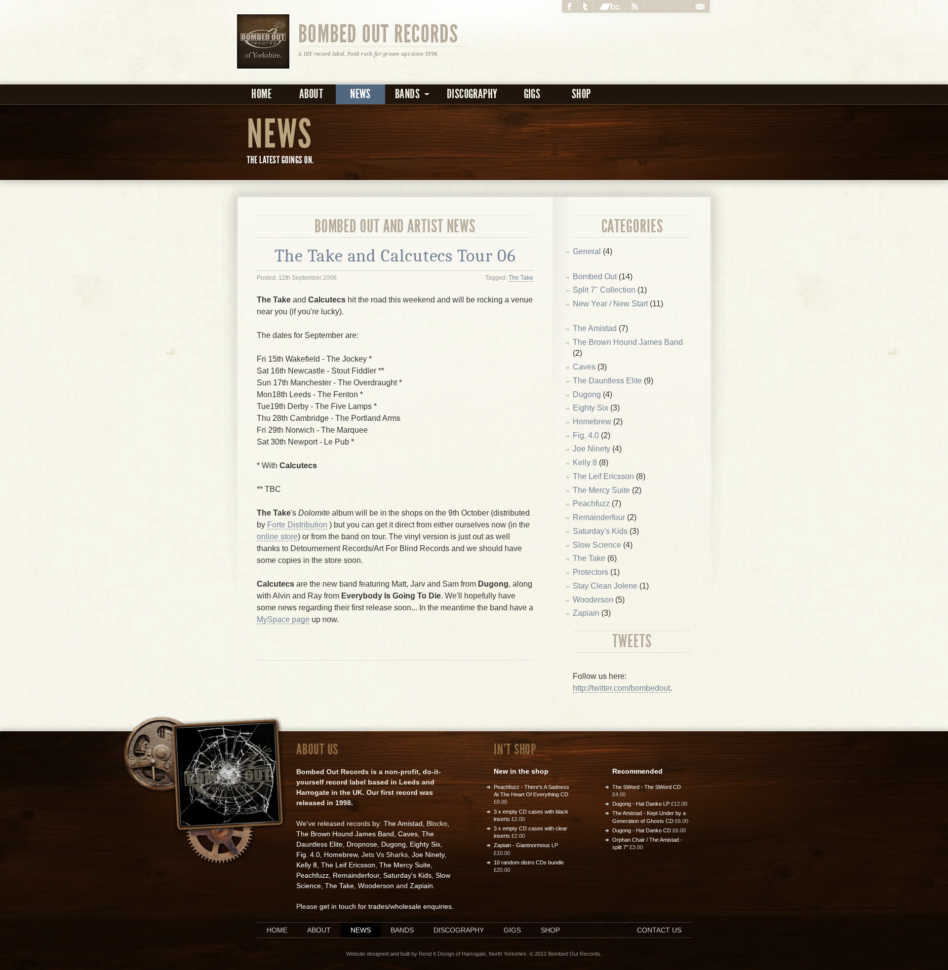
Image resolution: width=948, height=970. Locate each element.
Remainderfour (599, 517)
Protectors (590, 572)
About (311, 94)
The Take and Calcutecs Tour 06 (395, 256)
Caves (584, 367)
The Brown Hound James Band (628, 342)
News (360, 94)
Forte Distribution (297, 525)
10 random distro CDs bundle (529, 862)
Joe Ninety (591, 449)
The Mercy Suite (601, 490)
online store (277, 536)
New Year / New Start (610, 303)
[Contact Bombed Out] (700, 6)
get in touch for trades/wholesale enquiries (385, 906)
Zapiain (586, 613)
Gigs (532, 94)
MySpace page (283, 619)
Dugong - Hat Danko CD (641, 830)
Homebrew (592, 421)
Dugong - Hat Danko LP (641, 804)
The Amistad (595, 328)
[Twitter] (585, 6)
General (587, 251)
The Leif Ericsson (603, 476)
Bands (402, 930)
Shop (581, 94)
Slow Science (597, 545)
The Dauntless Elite (607, 380)
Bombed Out (595, 276)
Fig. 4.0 (586, 435)
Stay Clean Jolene (605, 586)
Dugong (587, 394)
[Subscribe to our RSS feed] (635, 6)
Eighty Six (590, 408)
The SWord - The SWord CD (646, 787)
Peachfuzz (591, 503)
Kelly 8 (585, 462)
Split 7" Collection (604, 290)
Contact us (659, 930)
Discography (472, 94)
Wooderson (593, 600)
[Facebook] (570, 6)
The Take (521, 277)
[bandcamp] (609, 6)
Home (261, 94)
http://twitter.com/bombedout (621, 688)
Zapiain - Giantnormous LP (526, 845)
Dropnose (362, 844)
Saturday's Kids (600, 531)
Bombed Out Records (378, 33)
